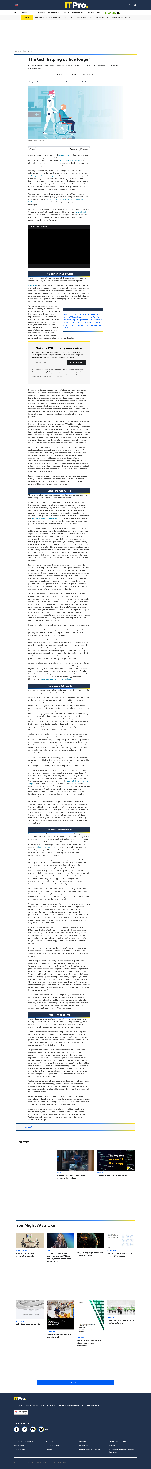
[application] (59, 246)
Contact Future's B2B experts (89, 1450)
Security (66, 13)
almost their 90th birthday (70, 160)
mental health (82, 212)
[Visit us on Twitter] (24, 1429)
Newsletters (113, 1445)
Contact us (82, 1441)
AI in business (68, 17)
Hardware (41, 13)
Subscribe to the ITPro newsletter (47, 17)
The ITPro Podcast (102, 17)
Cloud (32, 13)
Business (23, 13)
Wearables (32, 285)
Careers (49, 1450)
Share (33, 149)
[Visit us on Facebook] (16, 1429)
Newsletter (86, 149)
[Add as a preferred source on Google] (21, 1412)
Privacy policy (19, 1445)
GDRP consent (19, 1450)
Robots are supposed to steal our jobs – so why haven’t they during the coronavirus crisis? (82, 325)
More (99, 13)
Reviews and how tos (84, 17)
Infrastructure (53, 13)
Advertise (90, 13)
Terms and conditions (117, 1441)
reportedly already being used (44, 518)
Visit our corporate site (89, 1405)
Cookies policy (83, 1445)
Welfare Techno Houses (45, 847)
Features (92, 74)
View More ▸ (75, 1382)
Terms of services (60, 370)
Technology (28, 51)
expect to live (64, 155)
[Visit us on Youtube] (32, 1429)
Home (16, 51)
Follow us (75, 149)
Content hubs (77, 13)
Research (32, 834)
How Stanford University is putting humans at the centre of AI (82, 320)
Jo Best (61, 74)
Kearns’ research (74, 894)
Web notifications (52, 1445)
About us (49, 1441)
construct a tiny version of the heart (56, 679)
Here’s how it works (84, 82)
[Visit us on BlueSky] (40, 1429)
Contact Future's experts (23, 1441)
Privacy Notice (47, 372)
